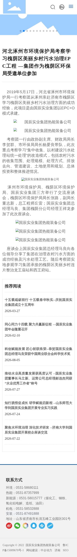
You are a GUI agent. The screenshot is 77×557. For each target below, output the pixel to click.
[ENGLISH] (61, 6)
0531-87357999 (27, 493)
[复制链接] (50, 526)
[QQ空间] (42, 526)
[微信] (17, 526)
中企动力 (46, 550)
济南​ (57, 550)
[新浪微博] (9, 526)
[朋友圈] (25, 526)
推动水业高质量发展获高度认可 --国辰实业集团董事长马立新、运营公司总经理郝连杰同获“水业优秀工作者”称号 (38, 378)
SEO (65, 550)
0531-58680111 (27, 487)
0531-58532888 (27, 508)
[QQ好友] (34, 526)
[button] (20, 31)
